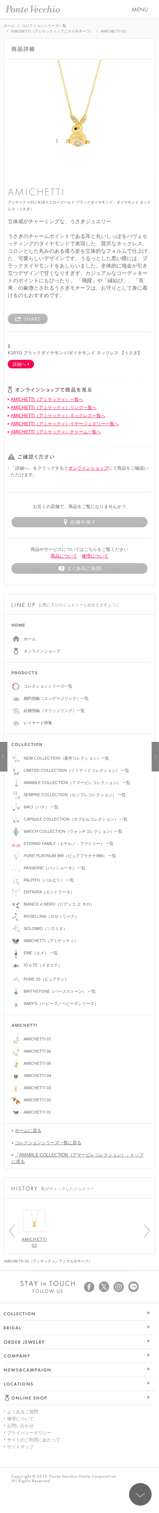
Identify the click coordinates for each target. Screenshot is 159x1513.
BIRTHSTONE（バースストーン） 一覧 (60, 991)
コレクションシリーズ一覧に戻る (48, 1142)
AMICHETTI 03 (37, 1088)
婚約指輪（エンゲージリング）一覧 (56, 698)
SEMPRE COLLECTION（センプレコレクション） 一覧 (75, 795)
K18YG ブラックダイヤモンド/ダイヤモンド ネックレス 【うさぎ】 (75, 352)
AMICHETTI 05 (37, 1063)
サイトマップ (20, 1446)
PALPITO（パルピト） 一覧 (49, 880)
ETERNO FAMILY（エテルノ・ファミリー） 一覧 (69, 843)
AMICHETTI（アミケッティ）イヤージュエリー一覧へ (65, 423)
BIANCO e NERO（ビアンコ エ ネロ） (59, 904)
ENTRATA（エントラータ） (49, 892)
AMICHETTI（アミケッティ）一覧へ (47, 399)
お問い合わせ (20, 1425)
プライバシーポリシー (29, 1432)
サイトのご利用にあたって (33, 1439)
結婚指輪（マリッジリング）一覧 (54, 710)
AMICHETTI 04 (37, 1075)
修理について (95, 556)
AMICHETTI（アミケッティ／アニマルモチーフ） (52, 31)
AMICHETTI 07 (37, 1039)
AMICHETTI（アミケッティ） (51, 940)
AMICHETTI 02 (37, 1100)
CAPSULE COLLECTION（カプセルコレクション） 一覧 (76, 819)
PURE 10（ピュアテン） (46, 979)
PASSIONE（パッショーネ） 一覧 (54, 868)
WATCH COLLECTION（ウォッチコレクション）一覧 (73, 831)
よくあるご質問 (22, 1411)
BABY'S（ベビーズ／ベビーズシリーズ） (61, 1003)
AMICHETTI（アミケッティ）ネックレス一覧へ (58, 415)
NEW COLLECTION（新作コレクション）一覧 (66, 758)
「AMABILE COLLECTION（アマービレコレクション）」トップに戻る (77, 1158)
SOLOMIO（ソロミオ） (45, 928)
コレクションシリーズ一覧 (44, 26)
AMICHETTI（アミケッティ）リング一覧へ (54, 407)
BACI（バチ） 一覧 (41, 807)
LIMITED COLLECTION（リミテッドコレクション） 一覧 (76, 770)
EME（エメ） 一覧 (41, 953)
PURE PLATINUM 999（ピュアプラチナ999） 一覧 (70, 855)
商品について (64, 556)
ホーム (9, 26)
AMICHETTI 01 (37, 1112)
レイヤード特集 (38, 722)
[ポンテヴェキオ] (32, 9)
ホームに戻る (28, 1130)
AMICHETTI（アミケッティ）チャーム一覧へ (56, 432)
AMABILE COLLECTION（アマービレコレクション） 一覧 (77, 782)
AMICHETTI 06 (37, 1051)
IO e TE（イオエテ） (43, 965)
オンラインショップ (88, 468)
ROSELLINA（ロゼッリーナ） (51, 916)
